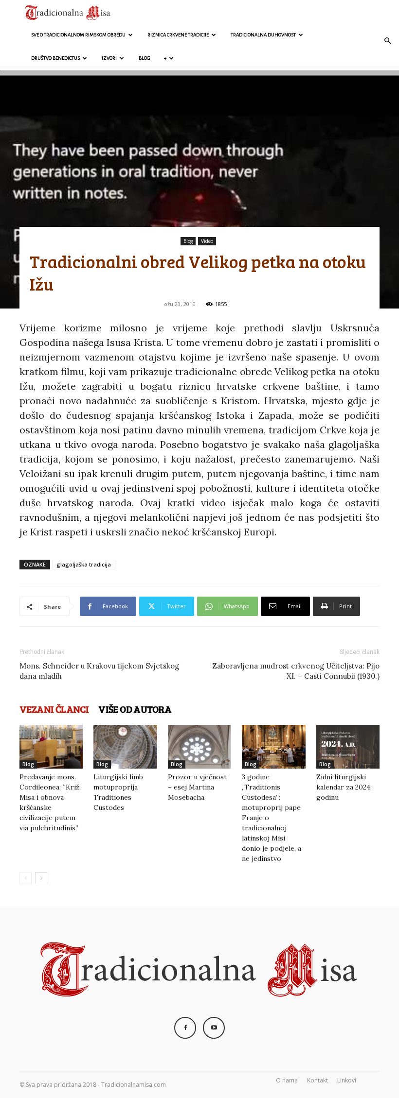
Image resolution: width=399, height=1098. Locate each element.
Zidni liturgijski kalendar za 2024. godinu (344, 787)
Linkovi (346, 1080)
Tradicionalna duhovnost (263, 34)
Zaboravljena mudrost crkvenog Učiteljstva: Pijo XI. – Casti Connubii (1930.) (296, 671)
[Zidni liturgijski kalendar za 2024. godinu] (348, 747)
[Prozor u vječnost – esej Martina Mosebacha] (199, 747)
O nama (287, 1080)
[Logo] (68, 11)
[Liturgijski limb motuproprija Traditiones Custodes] (125, 747)
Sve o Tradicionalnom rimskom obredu (78, 34)
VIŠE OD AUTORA (135, 709)
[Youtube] (214, 1028)
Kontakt (317, 1080)
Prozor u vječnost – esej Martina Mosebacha (197, 787)
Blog (144, 58)
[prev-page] (25, 878)
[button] (387, 41)
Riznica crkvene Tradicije (178, 34)
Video (207, 241)
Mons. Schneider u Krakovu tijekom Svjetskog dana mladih (99, 671)
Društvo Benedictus (55, 58)
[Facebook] (185, 1028)
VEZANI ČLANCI (54, 709)
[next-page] (41, 878)
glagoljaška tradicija (83, 564)
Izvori (109, 58)
